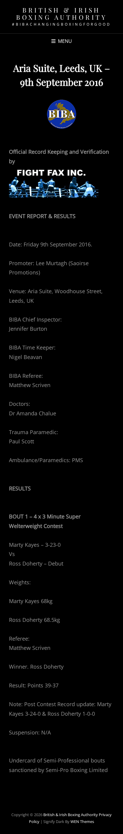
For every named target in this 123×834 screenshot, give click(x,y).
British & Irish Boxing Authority (61, 13)
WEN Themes (82, 821)
